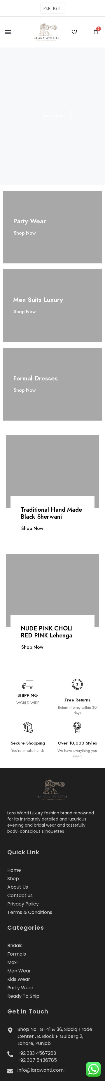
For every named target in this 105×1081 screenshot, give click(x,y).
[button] (8, 32)
